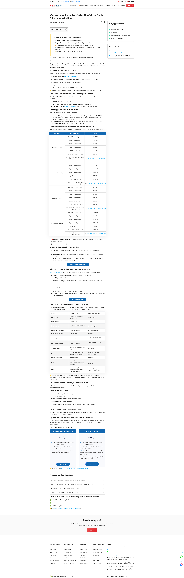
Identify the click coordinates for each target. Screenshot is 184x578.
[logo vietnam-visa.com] (56, 5)
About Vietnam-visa (98, 544)
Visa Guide (57, 11)
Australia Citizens (54, 552)
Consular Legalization (69, 563)
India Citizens (53, 555)
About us (95, 547)
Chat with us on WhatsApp (59, 244)
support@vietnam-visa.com (118, 53)
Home (51, 11)
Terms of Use (96, 555)
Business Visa (83, 560)
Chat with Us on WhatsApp (72, 509)
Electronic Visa (83, 552)
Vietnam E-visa (68, 97)
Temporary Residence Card (70, 560)
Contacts (109, 544)
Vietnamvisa (117, 551)
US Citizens (52, 547)
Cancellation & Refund (98, 558)
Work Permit (67, 558)
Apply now (130, 5)
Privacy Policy (96, 560)
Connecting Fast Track (69, 552)
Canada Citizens (53, 549)
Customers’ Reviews (97, 549)
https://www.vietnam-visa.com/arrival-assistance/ (74, 468)
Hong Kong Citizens (54, 560)
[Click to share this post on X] (104, 22)
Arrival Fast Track (68, 547)
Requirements (65, 11)
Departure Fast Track (69, 549)
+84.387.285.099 (76, 1)
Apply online (92, 530)
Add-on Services (68, 544)
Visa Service (73, 5)
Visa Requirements (55, 544)
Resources (83, 544)
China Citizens (53, 558)
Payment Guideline (97, 563)
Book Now (63, 464)
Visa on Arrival (83, 555)
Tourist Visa (83, 558)
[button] (64, 29)
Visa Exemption (83, 563)
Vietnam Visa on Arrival (56, 272)
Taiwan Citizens (53, 563)
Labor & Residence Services (107, 5)
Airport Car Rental (68, 555)
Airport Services (93, 5)
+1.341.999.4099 (65, 1)
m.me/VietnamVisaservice (121, 549)
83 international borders (70, 106)
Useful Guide (120, 5)
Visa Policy (82, 547)
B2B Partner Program (97, 552)
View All (52, 566)
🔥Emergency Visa (83, 5)
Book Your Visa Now (57, 509)
